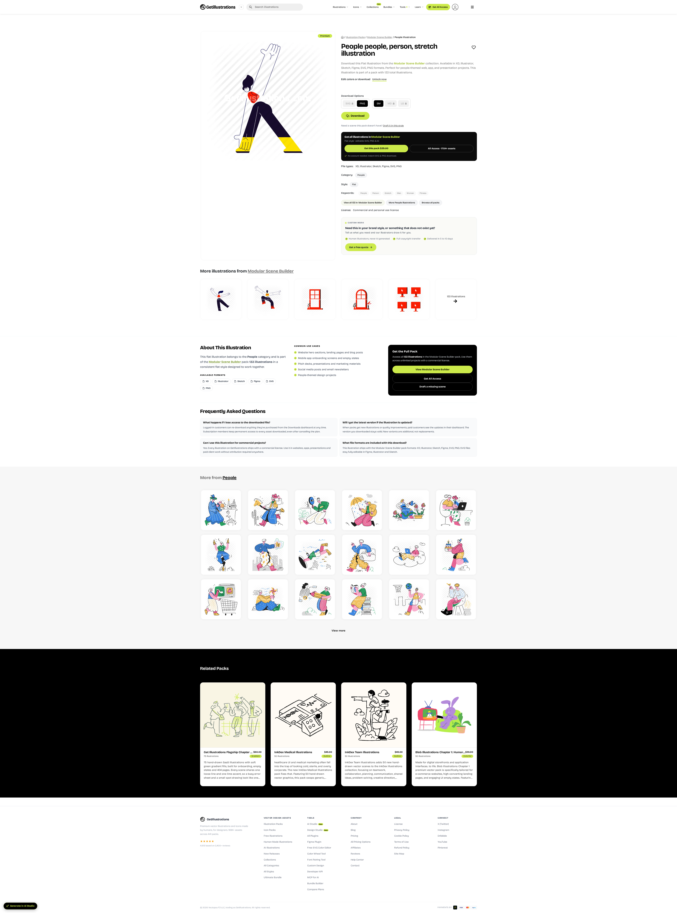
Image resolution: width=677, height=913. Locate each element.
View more (338, 630)
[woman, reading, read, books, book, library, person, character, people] (362, 599)
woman (410, 193)
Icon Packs (270, 830)
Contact (355, 865)
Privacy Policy (401, 830)
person (375, 193)
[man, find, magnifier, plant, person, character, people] (315, 510)
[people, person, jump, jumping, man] (268, 299)
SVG (348, 103)
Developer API (315, 871)
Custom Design (315, 865)
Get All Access (440, 7)
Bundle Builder (315, 883)
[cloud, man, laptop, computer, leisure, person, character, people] (409, 555)
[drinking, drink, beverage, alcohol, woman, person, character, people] (221, 555)
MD (390, 103)
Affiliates (356, 847)
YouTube (442, 841)
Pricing (354, 835)
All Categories (271, 865)
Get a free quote (358, 247)
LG (403, 103)
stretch (388, 193)
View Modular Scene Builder (433, 369)
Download (357, 115)
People (361, 175)
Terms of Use (401, 841)
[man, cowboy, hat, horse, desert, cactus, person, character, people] (268, 510)
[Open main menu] (472, 7)
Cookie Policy (401, 835)
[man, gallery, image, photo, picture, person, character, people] (362, 555)
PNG (362, 103)
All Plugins (312, 835)
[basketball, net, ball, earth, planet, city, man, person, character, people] (409, 599)
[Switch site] (241, 7)
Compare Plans (315, 889)
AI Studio (314, 824)
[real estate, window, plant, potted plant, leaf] (362, 299)
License (398, 824)
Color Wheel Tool (316, 853)
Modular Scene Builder (379, 37)
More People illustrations (402, 202)
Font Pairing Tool (316, 859)
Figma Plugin (314, 841)
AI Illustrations (272, 847)
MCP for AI (313, 877)
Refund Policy (401, 847)
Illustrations (339, 7)
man (399, 193)
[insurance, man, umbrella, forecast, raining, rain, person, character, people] (362, 510)
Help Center (357, 859)
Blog (353, 830)
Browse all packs (430, 202)
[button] (455, 7)
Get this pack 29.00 (376, 148)
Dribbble (442, 835)
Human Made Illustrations (278, 841)
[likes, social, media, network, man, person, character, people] (268, 555)
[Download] (234, 523)
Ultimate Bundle (273, 877)
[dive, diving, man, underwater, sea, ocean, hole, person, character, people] (315, 555)
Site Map (399, 853)
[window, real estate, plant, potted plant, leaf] (315, 299)
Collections (373, 6)
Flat (354, 184)
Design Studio (317, 830)
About (354, 824)
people (363, 193)
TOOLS (310, 818)
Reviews (355, 853)
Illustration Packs (273, 824)
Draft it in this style (393, 125)
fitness (423, 193)
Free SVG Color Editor (319, 847)
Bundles (387, 7)
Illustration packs (355, 37)
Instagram (443, 830)
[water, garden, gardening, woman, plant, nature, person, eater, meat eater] (409, 510)
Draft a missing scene (432, 386)
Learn (418, 7)
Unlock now (379, 79)
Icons (356, 7)
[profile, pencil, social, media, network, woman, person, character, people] (315, 599)
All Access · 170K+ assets (441, 148)
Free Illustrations (273, 835)
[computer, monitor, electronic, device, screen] (409, 299)
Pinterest (443, 847)
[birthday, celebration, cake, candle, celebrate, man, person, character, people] (456, 555)
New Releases (272, 853)
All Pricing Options (360, 841)
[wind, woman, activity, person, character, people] (268, 599)
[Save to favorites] (474, 47)
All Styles (269, 871)
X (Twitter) (443, 824)
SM (379, 103)
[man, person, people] (221, 299)
